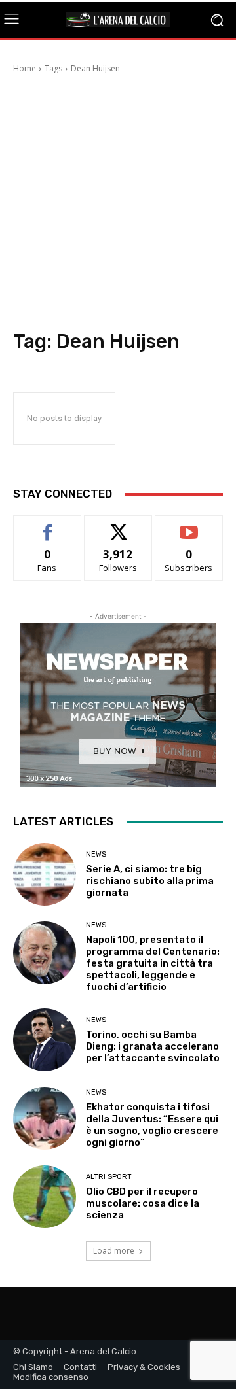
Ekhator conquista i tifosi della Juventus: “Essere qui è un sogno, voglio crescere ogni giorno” (152, 1124)
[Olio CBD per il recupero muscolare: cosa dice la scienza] (44, 1196)
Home (24, 68)
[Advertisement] (118, 205)
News (96, 854)
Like (47, 525)
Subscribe (188, 525)
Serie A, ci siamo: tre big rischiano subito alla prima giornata (150, 881)
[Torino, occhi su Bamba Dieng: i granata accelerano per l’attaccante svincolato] (44, 1039)
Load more (113, 1250)
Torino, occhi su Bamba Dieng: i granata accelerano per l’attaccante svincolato (153, 1046)
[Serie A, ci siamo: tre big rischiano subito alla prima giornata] (44, 874)
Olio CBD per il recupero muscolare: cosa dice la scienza (142, 1203)
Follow (118, 525)
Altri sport (109, 1176)
